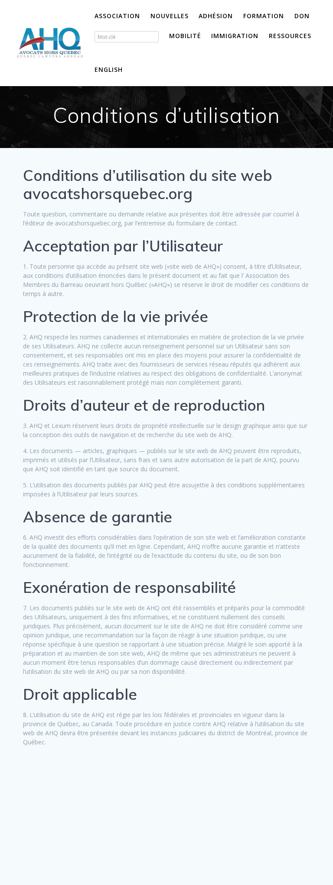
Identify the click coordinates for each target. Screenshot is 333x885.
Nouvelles (169, 16)
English (109, 69)
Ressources (290, 36)
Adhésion (216, 16)
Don (302, 16)
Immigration (234, 36)
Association (117, 16)
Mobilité (185, 36)
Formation (263, 16)
